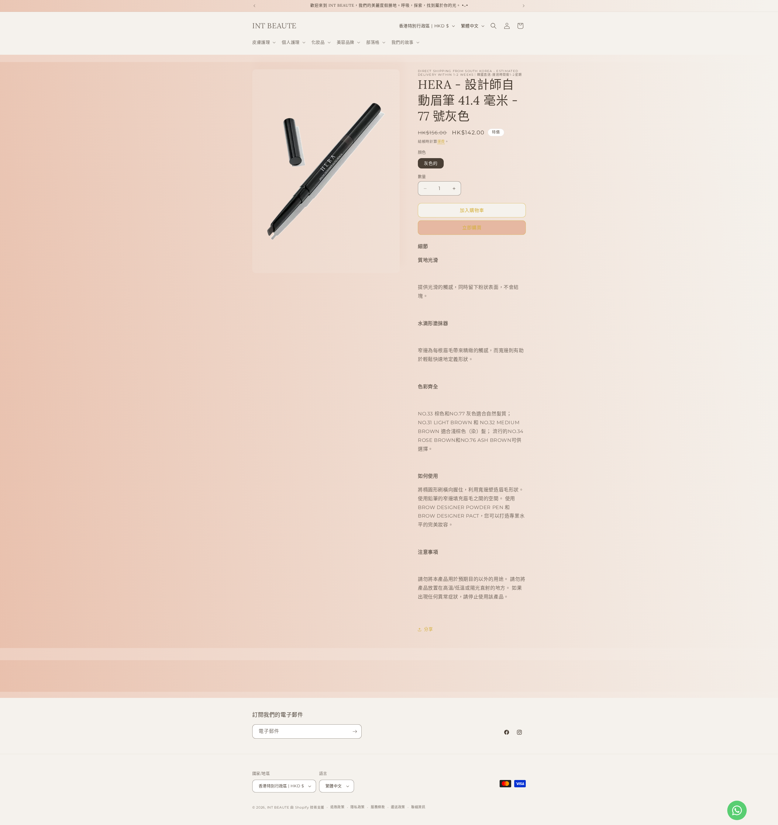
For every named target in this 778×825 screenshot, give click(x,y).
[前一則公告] (254, 6)
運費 (441, 141)
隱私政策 (357, 807)
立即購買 (472, 228)
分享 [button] (428, 629)
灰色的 (431, 163)
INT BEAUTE (278, 807)
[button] (263, 42)
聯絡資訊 (418, 807)
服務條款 (378, 807)
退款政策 (337, 807)
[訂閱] (354, 731)
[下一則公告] (523, 6)
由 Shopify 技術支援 (307, 807)
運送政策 (398, 807)
